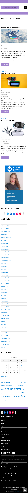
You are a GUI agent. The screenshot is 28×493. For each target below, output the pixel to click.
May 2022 (3, 295)
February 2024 (5, 246)
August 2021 (4, 321)
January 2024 (5, 249)
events (17, 388)
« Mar (2, 376)
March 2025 (4, 223)
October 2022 (5, 284)
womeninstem (5, 401)
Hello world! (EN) (8, 121)
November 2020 (5, 341)
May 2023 (3, 269)
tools (21, 399)
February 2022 (5, 304)
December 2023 (5, 252)
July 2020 (3, 347)
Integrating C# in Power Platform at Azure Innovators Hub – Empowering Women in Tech (13, 476)
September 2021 (5, 318)
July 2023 (3, 263)
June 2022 (4, 292)
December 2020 (5, 338)
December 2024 (5, 231)
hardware (13, 393)
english (9, 388)
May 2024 (4, 240)
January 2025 (5, 229)
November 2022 (5, 281)
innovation (18, 393)
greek (3, 393)
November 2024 (5, 234)
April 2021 (3, 330)
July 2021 (3, 324)
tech (18, 399)
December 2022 (5, 278)
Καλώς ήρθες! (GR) (8, 73)
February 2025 (5, 226)
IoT (22, 392)
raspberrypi (3, 399)
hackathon (8, 393)
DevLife (14, 385)
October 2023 (5, 257)
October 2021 (5, 315)
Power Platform (5, 440)
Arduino (3, 420)
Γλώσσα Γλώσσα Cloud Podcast (10, 464)
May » (6, 376)
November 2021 (5, 312)
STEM (15, 399)
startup (8, 399)
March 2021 (4, 333)
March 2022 (4, 301)
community (8, 385)
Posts (2, 437)
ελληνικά (11, 401)
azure (11, 382)
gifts (23, 389)
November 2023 (5, 255)
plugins (8, 396)
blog (16, 382)
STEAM (12, 399)
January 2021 (4, 336)
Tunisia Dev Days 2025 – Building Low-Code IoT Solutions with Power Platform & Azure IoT (13, 459)
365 (2, 382)
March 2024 (4, 243)
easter (3, 389)
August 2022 (4, 286)
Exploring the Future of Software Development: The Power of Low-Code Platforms (12, 469)
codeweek (3, 385)
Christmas (22, 382)
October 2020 (5, 344)
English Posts (4, 119)
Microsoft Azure (5, 434)
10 (21, 365)
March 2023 (4, 272)
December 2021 (5, 310)
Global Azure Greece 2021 (11, 28)
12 (3, 367)
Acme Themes (18, 492)
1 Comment (5, 96)
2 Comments (6, 143)
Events (3, 26)
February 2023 (5, 275)
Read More (5, 64)
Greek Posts (4, 71)
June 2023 (4, 266)
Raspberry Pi (4, 443)
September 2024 (6, 237)
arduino (6, 382)
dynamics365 (20, 385)
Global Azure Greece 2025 (8, 481)
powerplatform (18, 396)
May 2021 (3, 327)
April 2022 (3, 298)
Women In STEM (5, 449)
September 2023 (6, 260)
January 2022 (5, 307)
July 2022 (3, 289)
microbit (3, 396)
